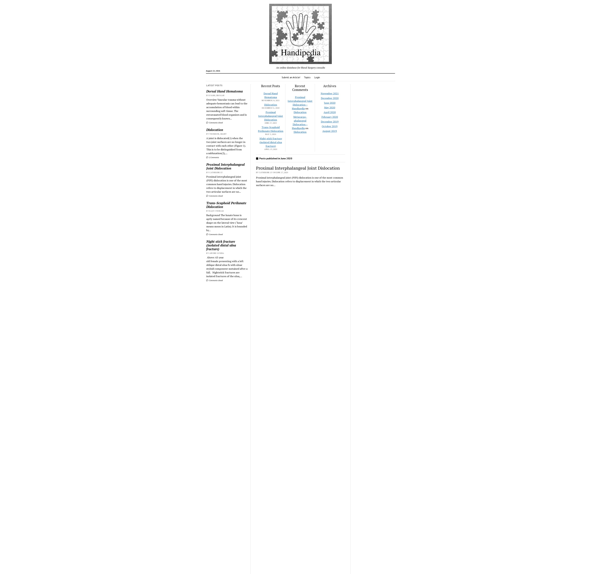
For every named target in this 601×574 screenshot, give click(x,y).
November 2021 (330, 93)
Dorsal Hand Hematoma (224, 91)
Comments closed (215, 122)
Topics (307, 77)
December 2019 (330, 121)
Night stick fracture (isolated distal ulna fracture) (221, 245)
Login (317, 77)
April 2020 (330, 112)
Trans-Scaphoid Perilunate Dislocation (226, 205)
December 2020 (330, 98)
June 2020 (329, 103)
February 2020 (329, 117)
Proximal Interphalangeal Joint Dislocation (225, 166)
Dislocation (214, 130)
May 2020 (329, 107)
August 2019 (329, 131)
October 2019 (329, 126)
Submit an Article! (291, 77)
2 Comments (213, 157)
